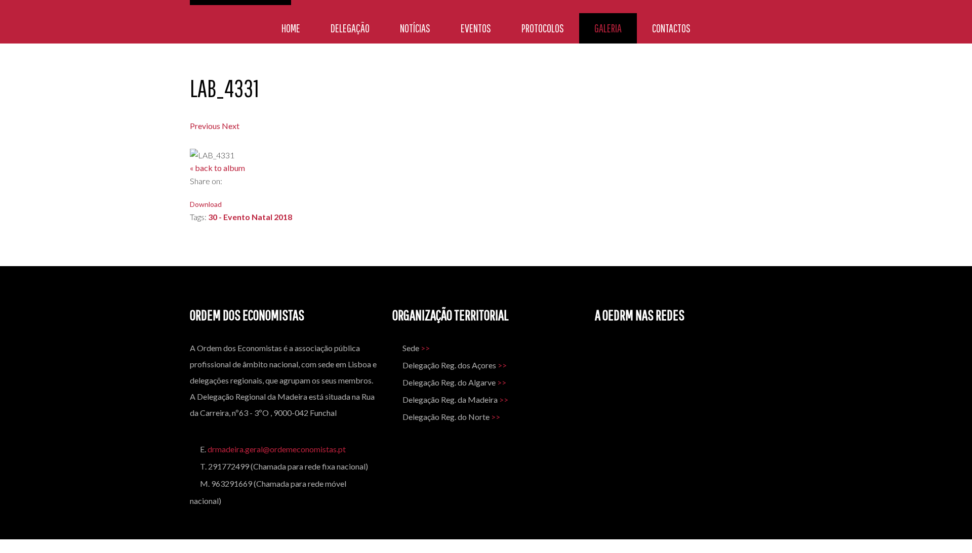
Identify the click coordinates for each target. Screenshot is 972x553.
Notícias (415, 28)
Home (290, 28)
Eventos (476, 28)
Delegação (350, 28)
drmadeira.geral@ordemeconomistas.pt (277, 449)
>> (425, 348)
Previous (205, 126)
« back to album (217, 168)
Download (206, 204)
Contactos (671, 28)
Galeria (608, 28)
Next (230, 126)
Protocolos (542, 28)
